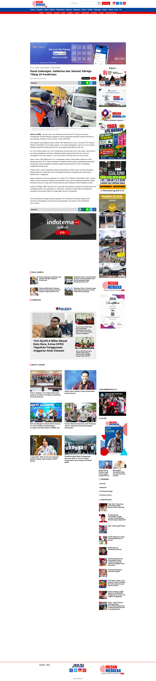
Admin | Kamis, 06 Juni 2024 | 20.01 (38, 78)
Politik (89, 10)
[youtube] (124, 3)
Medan (42, 13)
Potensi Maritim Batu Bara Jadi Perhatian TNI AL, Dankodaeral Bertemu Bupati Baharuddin (80, 426)
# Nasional (102, 487)
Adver (111, 10)
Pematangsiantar (111, 13)
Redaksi (42, 665)
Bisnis (52, 10)
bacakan (86, 78)
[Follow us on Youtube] (84, 670)
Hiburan (69, 10)
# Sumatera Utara (105, 495)
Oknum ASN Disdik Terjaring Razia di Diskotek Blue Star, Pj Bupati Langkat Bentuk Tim (49, 290)
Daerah (37, 67)
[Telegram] (80, 83)
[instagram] (114, 3)
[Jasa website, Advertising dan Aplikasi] (63, 241)
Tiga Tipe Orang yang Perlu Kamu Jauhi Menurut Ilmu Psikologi (116, 505)
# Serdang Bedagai (105, 491)
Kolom (104, 10)
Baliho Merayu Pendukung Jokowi (114, 548)
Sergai (101, 13)
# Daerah (102, 483)
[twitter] (121, 3)
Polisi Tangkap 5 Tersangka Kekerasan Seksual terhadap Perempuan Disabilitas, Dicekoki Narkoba (45, 395)
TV (120, 10)
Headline (39, 10)
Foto (116, 10)
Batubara (94, 13)
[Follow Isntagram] (80, 670)
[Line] (87, 83)
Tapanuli (56, 13)
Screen (106, 3)
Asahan (77, 13)
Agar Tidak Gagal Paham (116, 526)
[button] (124, 9)
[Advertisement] (78, 29)
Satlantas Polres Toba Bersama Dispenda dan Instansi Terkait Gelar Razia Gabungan (85, 290)
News (47, 10)
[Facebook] (94, 83)
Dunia (84, 10)
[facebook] (117, 3)
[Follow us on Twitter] (75, 670)
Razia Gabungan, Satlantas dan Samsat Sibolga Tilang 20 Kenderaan (50, 278)
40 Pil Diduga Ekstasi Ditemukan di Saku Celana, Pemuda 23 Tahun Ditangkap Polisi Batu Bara (116, 562)
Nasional (76, 10)
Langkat (69, 13)
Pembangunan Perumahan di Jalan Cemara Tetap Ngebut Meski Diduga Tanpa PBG (117, 517)
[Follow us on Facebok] (71, 670)
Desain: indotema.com (78, 678)
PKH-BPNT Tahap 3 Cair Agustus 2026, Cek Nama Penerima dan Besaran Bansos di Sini (116, 583)
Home (33, 10)
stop (93, 78)
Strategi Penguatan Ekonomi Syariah (115, 570)
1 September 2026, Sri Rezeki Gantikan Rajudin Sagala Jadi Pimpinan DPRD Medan (44, 459)
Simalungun (85, 13)
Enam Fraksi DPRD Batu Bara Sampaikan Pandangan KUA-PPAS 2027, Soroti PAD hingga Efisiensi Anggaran (84, 330)
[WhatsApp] (83, 83)
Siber (48, 665)
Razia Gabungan (44, 67)
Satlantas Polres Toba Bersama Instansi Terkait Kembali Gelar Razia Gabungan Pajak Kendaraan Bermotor (85, 279)
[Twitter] (91, 83)
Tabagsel (49, 13)
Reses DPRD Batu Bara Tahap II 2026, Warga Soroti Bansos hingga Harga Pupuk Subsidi (84, 353)
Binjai (63, 13)
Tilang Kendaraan (55, 67)
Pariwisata (60, 10)
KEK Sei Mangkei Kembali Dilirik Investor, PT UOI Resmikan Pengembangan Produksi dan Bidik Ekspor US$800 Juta (45, 426)
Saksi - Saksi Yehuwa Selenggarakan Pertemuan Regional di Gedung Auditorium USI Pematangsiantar (116, 606)
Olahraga (97, 10)
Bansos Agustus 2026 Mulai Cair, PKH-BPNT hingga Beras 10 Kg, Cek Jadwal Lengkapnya (116, 594)
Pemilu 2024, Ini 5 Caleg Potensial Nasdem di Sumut (116, 538)
